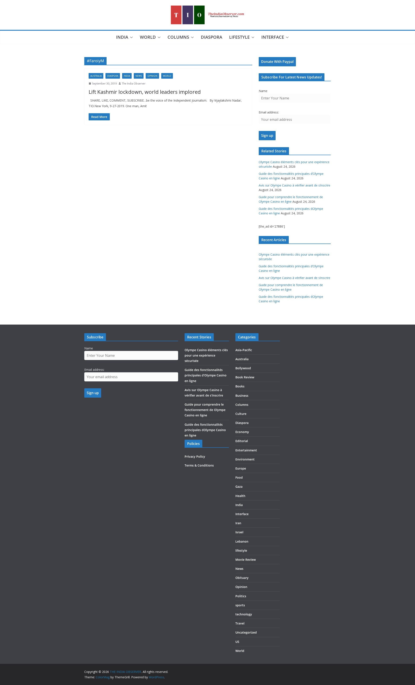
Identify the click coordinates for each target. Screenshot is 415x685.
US (237, 642)
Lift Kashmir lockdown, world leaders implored (145, 91)
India (122, 37)
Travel (239, 623)
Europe (240, 468)
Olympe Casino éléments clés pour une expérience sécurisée (206, 355)
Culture (240, 414)
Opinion (152, 75)
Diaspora (211, 37)
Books (239, 386)
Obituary (242, 578)
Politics (240, 596)
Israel (239, 532)
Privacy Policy (195, 456)
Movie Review (245, 560)
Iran (238, 523)
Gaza (239, 486)
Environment (245, 459)
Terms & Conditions (199, 465)
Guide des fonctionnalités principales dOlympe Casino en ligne (205, 429)
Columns (178, 37)
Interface (272, 37)
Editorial (241, 441)
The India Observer (133, 83)
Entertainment (246, 450)
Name (263, 91)
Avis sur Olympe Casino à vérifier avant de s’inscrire (294, 185)
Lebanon (241, 541)
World (148, 37)
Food (239, 477)
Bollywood (243, 368)
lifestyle (239, 37)
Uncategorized (246, 632)
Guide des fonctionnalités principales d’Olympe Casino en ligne (206, 375)
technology (243, 614)
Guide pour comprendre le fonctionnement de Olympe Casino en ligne (205, 409)
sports (240, 605)
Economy (242, 432)
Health (240, 496)
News (139, 75)
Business (241, 395)
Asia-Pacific (243, 350)
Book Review (244, 377)
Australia (96, 75)
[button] (130, 37)
